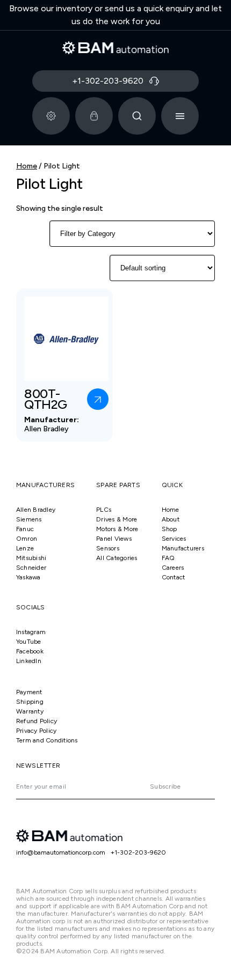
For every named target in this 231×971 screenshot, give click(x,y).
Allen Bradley (35, 509)
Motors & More (117, 529)
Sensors (107, 548)
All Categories (116, 558)
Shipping (30, 701)
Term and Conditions (47, 740)
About (170, 519)
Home (26, 166)
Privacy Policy (36, 730)
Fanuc (25, 529)
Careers (173, 567)
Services (174, 538)
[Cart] (94, 116)
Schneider (31, 567)
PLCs (103, 509)
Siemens (29, 519)
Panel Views (114, 538)
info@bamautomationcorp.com (60, 852)
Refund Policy (36, 721)
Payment (29, 692)
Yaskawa (28, 577)
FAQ (168, 558)
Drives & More (116, 519)
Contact (173, 577)
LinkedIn (28, 661)
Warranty (30, 711)
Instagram (31, 632)
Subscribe (165, 786)
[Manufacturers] (51, 116)
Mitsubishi (31, 558)
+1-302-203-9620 (138, 852)
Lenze (25, 548)
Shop (169, 529)
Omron (26, 538)
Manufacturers (183, 548)
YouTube (28, 641)
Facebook (30, 651)
